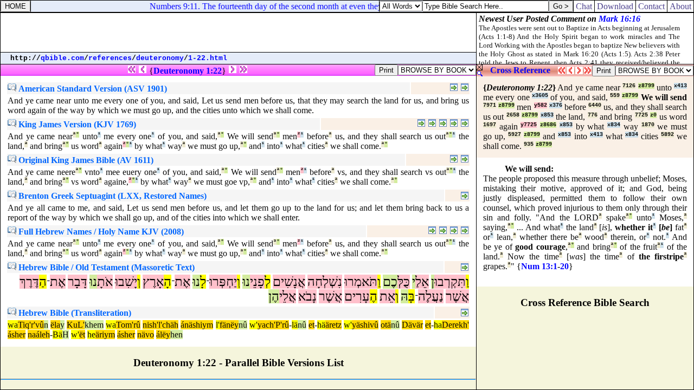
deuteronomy (160, 58)
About (680, 6)
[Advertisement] (238, 32)
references (110, 58)
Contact (651, 6)
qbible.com (62, 58)
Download (615, 6)
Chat (584, 6)
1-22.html (207, 58)
